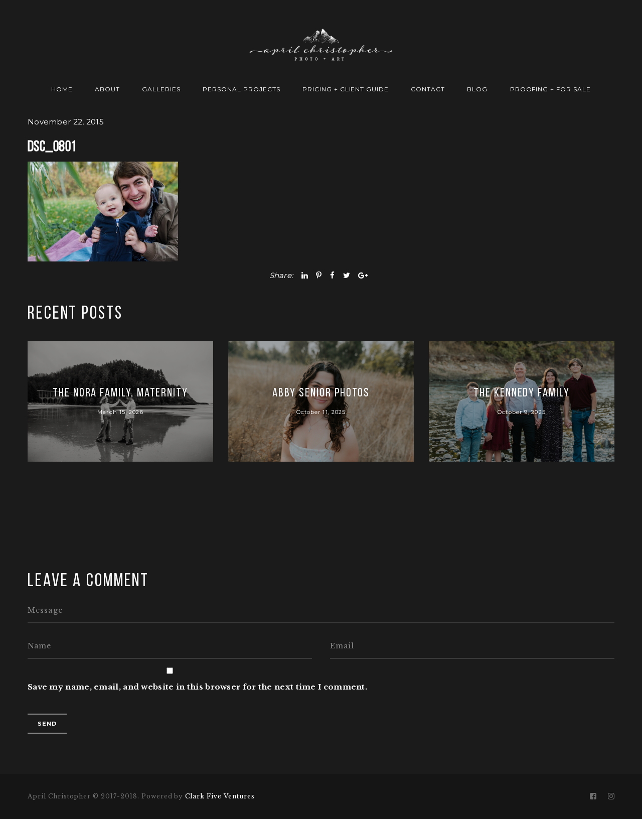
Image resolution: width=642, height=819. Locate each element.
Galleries (161, 89)
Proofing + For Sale (550, 89)
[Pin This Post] (319, 275)
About (107, 89)
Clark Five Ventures (219, 796)
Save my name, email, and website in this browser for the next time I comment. (197, 687)
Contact (428, 89)
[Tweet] (346, 275)
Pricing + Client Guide (345, 89)
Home (62, 89)
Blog (477, 89)
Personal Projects (241, 89)
